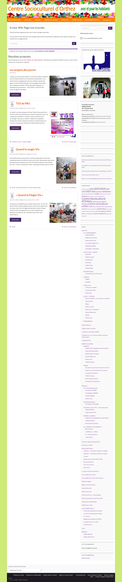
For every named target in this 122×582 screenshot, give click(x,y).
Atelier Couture (89, 257)
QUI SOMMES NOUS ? (92, 20)
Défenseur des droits (91, 237)
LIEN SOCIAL (87, 285)
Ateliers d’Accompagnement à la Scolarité (96, 348)
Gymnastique (89, 301)
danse (94, 206)
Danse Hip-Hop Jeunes (91, 378)
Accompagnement (28, 154)
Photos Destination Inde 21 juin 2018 (92, 498)
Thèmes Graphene (23, 579)
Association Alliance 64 (91, 243)
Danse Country (89, 306)
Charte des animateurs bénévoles (93, 511)
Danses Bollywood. (90, 312)
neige (87, 211)
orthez (97, 211)
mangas (29, 142)
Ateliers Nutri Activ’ (90, 240)
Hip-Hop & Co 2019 (87, 445)
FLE (103, 206)
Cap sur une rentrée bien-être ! (90, 175)
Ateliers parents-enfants (89, 328)
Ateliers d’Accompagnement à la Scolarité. (97, 418)
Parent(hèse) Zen (87, 488)
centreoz (14, 72)
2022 (92, 189)
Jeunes (26, 108)
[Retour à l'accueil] (61, 9)
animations (106, 191)
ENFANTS (86, 346)
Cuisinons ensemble (91, 287)
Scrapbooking (89, 268)
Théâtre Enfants (90, 362)
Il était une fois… (88, 524)
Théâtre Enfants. (90, 420)
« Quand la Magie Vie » (29, 195)
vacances (102, 213)
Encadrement (89, 260)
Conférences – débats (91, 431)
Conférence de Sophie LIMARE (90, 332)
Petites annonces (87, 491)
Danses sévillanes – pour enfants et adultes (97, 298)
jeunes (39, 187)
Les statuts (87, 516)
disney (34, 187)
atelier (97, 194)
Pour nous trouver (89, 464)
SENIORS (38, 20)
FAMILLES (64, 20)
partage (101, 211)
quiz (105, 211)
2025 (88, 191)
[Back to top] (118, 578)
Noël (90, 211)
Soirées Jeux (88, 318)
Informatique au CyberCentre (93, 273)
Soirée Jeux (88, 293)
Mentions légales (86, 481)
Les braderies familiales (91, 393)
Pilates (87, 304)
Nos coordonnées (88, 462)
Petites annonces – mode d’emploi (91, 495)
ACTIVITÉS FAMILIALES (91, 388)
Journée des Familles (91, 390)
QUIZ (83, 528)
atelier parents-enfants (105, 194)
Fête (88, 209)
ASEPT (83, 194)
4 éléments (84, 189)
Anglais (87, 279)
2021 (88, 189)
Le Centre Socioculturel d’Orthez (93, 513)
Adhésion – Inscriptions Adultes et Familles (96, 451)
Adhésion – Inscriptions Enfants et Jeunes (95, 453)
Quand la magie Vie (27, 149)
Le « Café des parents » (91, 434)
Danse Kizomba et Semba (95, 575)
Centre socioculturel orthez (95, 204)
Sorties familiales (90, 396)
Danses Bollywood (90, 356)
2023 (97, 188)
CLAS (90, 206)
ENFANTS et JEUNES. (90, 416)
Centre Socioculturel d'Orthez (93, 200)
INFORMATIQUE (88, 271)
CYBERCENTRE (77, 20)
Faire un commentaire (70, 142)
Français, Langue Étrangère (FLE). (104, 576)
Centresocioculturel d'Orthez (23, 187)
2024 (13, 142)
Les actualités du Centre (88, 474)
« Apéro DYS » (89, 437)
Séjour (14, 226)
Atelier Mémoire (89, 235)
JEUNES (86, 365)
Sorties (37, 200)
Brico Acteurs (89, 429)
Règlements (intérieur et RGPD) (92, 519)
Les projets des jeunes (23, 69)
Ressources (107, 20)
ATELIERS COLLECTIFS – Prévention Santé (96, 407)
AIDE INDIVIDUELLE (89, 402)
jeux (104, 209)
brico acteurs (91, 196)
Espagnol (87, 282)
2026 (93, 191)
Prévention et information (92, 381)
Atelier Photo (89, 265)
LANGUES (86, 277)
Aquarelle (88, 254)
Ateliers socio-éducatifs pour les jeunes (96, 370)
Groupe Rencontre (90, 290)
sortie (86, 213)
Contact (86, 456)
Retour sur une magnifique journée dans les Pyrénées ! (97, 178)
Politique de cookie (87, 505)
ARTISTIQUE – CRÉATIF (91, 252)
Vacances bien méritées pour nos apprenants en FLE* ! (97, 171)
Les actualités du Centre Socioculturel (92, 478)
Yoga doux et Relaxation (92, 309)
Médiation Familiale (90, 246)
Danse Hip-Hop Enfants (91, 351)
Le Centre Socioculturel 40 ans (90, 471)
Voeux (83, 216)
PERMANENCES (88, 321)
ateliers (85, 196)
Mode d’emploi (86, 558)
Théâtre (95, 213)
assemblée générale (90, 194)
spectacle (90, 213)
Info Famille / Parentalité (92, 248)
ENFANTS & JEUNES (51, 20)
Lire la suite (15, 94)
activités (99, 192)
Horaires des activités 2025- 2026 (93, 459)
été (86, 216)
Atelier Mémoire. (86, 325)
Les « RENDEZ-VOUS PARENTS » (93, 427)
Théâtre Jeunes (89, 376)
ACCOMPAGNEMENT (90, 233)
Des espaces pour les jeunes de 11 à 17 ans (97, 367)
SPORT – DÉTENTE (89, 296)
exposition (99, 206)
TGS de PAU (23, 103)
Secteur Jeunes (31, 108)
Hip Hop (95, 209)
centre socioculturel (99, 196)
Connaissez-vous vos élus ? (91, 522)
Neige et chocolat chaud (89, 485)
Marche (87, 315)
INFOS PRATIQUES (14, 20)
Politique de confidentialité (89, 501)
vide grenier (109, 213)
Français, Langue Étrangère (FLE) (91, 442)
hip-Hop (91, 209)
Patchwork (88, 262)
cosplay (24, 142)
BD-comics (18, 142)
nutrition (93, 211)
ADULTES (28, 20)
